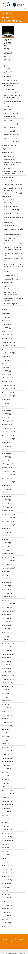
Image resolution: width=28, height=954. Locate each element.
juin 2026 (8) (6, 320)
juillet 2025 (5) (7, 360)
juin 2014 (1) (6, 815)
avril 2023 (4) (7, 457)
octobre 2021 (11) (8, 521)
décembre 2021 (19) (9, 514)
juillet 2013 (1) (7, 847)
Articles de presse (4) (10, 92)
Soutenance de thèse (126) (12, 279)
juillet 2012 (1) (7, 887)
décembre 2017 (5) (8, 675)
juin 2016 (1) (6, 740)
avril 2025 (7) (7, 371)
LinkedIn (15, 939)
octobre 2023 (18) (8, 435)
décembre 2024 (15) (9, 385)
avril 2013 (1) (7, 858)
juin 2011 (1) (6, 919)
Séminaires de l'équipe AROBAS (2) (13, 254)
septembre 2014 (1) (9, 804)
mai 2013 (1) (7, 855)
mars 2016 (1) (7, 743)
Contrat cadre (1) (9, 120)
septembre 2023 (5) (9, 439)
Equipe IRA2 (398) (8, 152)
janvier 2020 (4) (7, 596)
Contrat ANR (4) (9, 109)
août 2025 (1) (7, 356)
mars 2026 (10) (7, 331)
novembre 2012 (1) (8, 876)
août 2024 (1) (7, 399)
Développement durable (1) (11, 142)
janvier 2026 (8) (7, 338)
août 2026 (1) (7, 313)
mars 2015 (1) (7, 783)
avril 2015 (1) (7, 779)
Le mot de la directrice (7, 939)
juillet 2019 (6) (7, 618)
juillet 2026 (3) (7, 317)
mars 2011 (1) (7, 926)
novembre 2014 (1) (8, 797)
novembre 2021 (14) (9, 518)
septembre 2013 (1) (9, 840)
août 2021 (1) (7, 528)
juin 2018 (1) (6, 665)
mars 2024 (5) (7, 417)
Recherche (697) (8, 222)
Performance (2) (8, 196)
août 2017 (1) (7, 690)
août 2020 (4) (7, 571)
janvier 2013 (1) (7, 869)
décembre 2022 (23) (9, 471)
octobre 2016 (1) (8, 726)
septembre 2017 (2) (9, 686)
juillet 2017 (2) (7, 693)
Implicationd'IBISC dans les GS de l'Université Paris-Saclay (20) (13, 172)
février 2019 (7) (7, 636)
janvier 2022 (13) (8, 510)
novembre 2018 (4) (8, 647)
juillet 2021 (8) (7, 532)
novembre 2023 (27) (9, 432)
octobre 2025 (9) (8, 349)
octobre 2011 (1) (8, 908)
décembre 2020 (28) (9, 557)
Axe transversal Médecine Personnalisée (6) (11, 84)
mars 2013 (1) (7, 862)
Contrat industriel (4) (10, 131)
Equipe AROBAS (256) (9, 145)
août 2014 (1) (7, 808)
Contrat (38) (6, 107)
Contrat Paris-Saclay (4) (11, 134)
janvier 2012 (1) (7, 905)
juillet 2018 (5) (7, 661)
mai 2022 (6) (7, 496)
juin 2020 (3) (6, 579)
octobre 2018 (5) (8, 650)
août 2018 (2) (7, 657)
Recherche (9, 53)
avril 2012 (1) (7, 894)
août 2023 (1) (7, 442)
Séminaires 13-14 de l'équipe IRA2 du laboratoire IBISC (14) (13, 248)
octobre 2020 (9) (8, 564)
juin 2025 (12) (7, 363)
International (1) (8, 177)
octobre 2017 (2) (8, 683)
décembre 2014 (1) (8, 794)
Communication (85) (9, 89)
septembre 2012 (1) (9, 883)
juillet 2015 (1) (7, 769)
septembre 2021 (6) (9, 525)
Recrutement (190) (8, 286)
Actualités (21, 939)
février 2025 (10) (8, 378)
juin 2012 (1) (6, 890)
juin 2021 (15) (7, 536)
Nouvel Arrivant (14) (10, 289)
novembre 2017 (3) (8, 679)
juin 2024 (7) (6, 406)
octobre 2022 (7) (8, 478)
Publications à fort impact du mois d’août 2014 (8, 42)
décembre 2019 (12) (9, 600)
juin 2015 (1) (6, 772)
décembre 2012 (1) (8, 873)
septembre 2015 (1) (9, 761)
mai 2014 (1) (7, 819)
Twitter (11, 941)
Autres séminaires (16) (11, 225)
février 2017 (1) (7, 711)
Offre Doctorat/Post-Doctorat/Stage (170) (10, 293)
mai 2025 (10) (7, 367)
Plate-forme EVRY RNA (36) (12, 210)
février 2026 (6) (7, 335)
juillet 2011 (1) (7, 916)
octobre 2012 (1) (8, 880)
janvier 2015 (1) (7, 790)
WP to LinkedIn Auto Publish (8, 953)
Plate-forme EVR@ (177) (11, 206)
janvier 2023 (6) (7, 467)
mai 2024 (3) (7, 410)
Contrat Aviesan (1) (10, 116)
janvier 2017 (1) (7, 715)
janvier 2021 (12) (8, 553)
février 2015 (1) (7, 787)
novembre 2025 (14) (9, 346)
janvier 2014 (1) (7, 830)
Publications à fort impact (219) (13, 244)
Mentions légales (19, 950)
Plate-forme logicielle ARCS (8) (13, 213)
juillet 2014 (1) (7, 812)
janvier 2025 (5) (7, 381)
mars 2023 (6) (7, 460)
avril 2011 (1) (7, 923)
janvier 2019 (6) (7, 640)
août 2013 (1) (7, 844)
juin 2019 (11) (7, 622)
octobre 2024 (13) (8, 392)
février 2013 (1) (7, 865)
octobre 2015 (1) (8, 758)
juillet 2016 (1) (7, 736)
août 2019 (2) (7, 614)
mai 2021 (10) (7, 539)
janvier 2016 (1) (7, 751)
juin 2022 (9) (6, 493)
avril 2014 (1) (7, 822)
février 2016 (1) (7, 747)
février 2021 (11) (8, 550)
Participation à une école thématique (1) (11, 239)
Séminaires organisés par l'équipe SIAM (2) (14, 271)
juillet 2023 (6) (7, 446)
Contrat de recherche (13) (12, 124)
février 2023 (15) (8, 464)
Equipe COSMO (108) (9, 149)
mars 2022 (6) (7, 503)
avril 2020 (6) (7, 586)
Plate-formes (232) (8, 200)
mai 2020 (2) (7, 582)
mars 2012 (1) (7, 898)
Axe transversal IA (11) (10, 80)
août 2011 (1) (7, 912)
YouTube (16, 941)
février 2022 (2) (7, 507)
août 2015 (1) (7, 765)
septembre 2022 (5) (9, 482)
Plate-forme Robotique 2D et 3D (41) (13, 218)
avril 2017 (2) (7, 704)
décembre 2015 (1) (8, 754)
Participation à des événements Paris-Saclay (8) (12, 189)
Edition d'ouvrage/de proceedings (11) (14, 230)
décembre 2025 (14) (9, 342)
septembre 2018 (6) (9, 654)
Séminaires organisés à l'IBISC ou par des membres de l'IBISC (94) (14, 265)
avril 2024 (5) (7, 414)
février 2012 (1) (7, 901)
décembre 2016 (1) (8, 718)
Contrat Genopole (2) (10, 127)
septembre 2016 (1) (9, 729)
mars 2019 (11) (7, 632)
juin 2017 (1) (6, 697)
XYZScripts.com (22, 953)
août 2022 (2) (7, 485)
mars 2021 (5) (7, 546)
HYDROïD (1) (8, 203)
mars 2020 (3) (7, 589)
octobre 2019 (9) (8, 607)
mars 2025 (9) (7, 374)
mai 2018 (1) (7, 668)
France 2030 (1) (7, 168)
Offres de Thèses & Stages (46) (12, 184)
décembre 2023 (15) (9, 428)
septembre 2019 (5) (9, 611)
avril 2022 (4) (7, 500)
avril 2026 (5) (7, 328)
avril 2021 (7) (7, 543)
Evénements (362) (8, 160)
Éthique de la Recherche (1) (12, 234)
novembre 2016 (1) (8, 722)
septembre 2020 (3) (9, 568)
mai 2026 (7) (7, 324)
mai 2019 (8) (7, 625)
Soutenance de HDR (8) (11, 275)
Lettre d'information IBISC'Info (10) (13, 102)
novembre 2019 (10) (9, 604)
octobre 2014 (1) (8, 801)
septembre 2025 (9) (9, 353)
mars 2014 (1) (7, 826)
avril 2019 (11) (7, 629)
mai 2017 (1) (7, 700)
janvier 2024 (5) (7, 424)
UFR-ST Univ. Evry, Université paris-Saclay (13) (12, 163)
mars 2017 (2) (7, 708)
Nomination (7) (7, 181)
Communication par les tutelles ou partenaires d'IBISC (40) (13, 96)
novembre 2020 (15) (9, 561)
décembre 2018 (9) (8, 643)
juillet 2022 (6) (7, 489)
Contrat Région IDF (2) (11, 138)
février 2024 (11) (8, 421)
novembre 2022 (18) (9, 475)
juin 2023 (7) (6, 449)
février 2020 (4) (7, 593)
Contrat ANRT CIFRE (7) (11, 113)
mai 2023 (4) (7, 453)
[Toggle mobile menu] (25, 9)
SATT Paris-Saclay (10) (10, 304)
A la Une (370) (7, 76)
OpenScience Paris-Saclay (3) (13, 193)
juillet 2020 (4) (7, 575)
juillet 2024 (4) (7, 403)
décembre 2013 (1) (8, 833)
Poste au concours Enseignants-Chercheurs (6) (13, 299)
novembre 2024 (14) (9, 389)
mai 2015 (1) (7, 776)
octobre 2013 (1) (8, 837)
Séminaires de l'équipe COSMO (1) (13, 259)
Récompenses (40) (8, 282)
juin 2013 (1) (6, 851)
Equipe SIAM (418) (8, 156)
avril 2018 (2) (7, 672)
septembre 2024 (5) (9, 396)
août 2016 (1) (7, 733)
